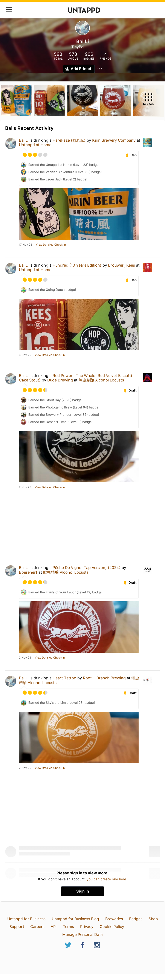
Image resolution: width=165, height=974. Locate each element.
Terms (68, 926)
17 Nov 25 (25, 244)
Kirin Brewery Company (114, 140)
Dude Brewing (60, 380)
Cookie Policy (112, 926)
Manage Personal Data (82, 934)
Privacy (86, 926)
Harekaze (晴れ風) (69, 140)
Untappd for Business (26, 919)
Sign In (82, 891)
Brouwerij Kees (121, 265)
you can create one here (106, 879)
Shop (153, 919)
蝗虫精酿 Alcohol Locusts (101, 380)
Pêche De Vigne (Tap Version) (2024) (87, 567)
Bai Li (24, 140)
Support (16, 926)
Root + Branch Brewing (104, 678)
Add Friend (81, 68)
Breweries (114, 919)
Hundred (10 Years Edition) (77, 265)
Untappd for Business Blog (75, 919)
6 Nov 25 (25, 355)
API (54, 926)
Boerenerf (28, 572)
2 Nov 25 (25, 487)
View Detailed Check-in (51, 244)
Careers (37, 926)
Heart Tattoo (64, 678)
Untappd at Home (35, 145)
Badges (135, 919)
